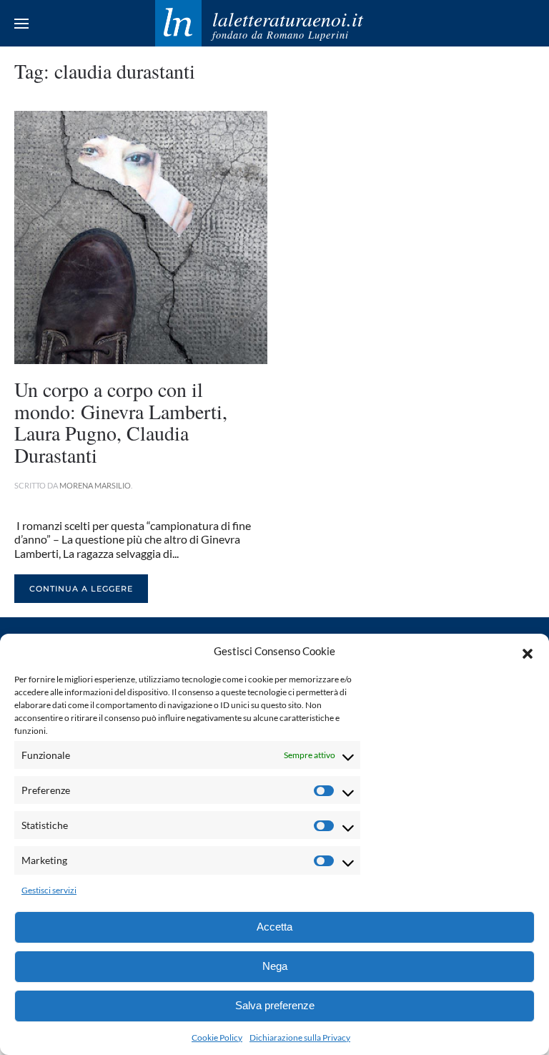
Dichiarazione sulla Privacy (299, 1037)
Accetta (274, 927)
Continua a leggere (81, 589)
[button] (527, 651)
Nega (274, 966)
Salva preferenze (275, 1005)
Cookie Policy (217, 1037)
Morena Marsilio (95, 485)
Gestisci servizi (48, 890)
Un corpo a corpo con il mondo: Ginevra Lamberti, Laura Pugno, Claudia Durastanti (120, 422)
